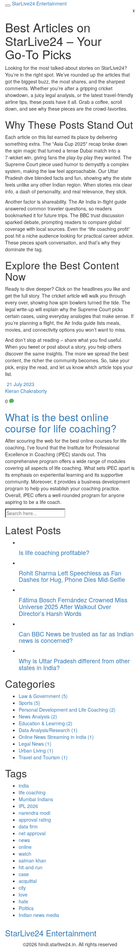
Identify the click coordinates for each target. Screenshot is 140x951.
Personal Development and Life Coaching (67, 709)
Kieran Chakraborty (26, 390)
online (25, 846)
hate (23, 901)
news (24, 840)
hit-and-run (30, 867)
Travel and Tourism (43, 757)
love (23, 894)
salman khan (32, 860)
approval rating (35, 819)
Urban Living (36, 750)
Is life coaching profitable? (54, 552)
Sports (29, 702)
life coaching (32, 792)
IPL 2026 (28, 806)
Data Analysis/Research (48, 730)
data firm (28, 826)
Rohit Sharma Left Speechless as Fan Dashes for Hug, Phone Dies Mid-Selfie (72, 576)
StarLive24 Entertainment (51, 933)
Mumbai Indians (36, 799)
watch (25, 853)
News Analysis (38, 716)
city (22, 887)
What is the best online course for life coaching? (61, 422)
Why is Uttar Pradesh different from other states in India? (74, 664)
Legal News (35, 743)
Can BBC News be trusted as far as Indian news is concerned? (76, 637)
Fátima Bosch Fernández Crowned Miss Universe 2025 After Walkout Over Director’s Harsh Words (73, 606)
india (24, 785)
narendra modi (34, 812)
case (24, 874)
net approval (32, 833)
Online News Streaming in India (56, 736)
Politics (26, 908)
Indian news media (39, 915)
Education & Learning (45, 723)
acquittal (28, 880)
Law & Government (43, 696)
